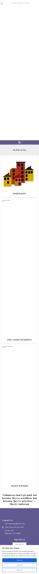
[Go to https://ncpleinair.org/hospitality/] (19, 177)
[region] (19, 559)
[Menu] (19, 142)
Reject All (19, 570)
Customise (19, 565)
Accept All (19, 560)
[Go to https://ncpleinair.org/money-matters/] (19, 417)
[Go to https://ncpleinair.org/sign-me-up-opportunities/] (19, 271)
